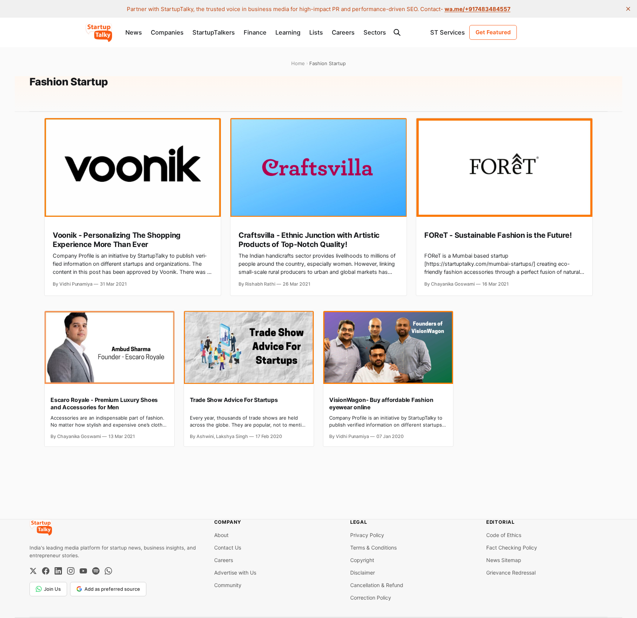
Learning (287, 32)
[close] (628, 9)
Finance (255, 32)
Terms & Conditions (373, 547)
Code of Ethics (503, 535)
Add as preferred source (112, 589)
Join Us (52, 589)
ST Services (447, 32)
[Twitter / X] (33, 571)
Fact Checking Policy (511, 547)
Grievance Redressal (511, 572)
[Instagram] (70, 571)
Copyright (362, 560)
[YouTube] (83, 571)
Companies (167, 32)
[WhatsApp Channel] (108, 571)
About (221, 535)
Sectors (374, 32)
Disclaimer (362, 572)
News (133, 32)
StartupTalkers (213, 32)
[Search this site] (397, 32)
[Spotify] (96, 571)
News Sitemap (503, 560)
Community (227, 585)
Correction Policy (370, 597)
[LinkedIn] (58, 571)
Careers (343, 32)
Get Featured (493, 32)
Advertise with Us (235, 572)
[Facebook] (45, 571)
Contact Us (227, 547)
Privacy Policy (367, 535)
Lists (316, 32)
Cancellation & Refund (376, 585)
